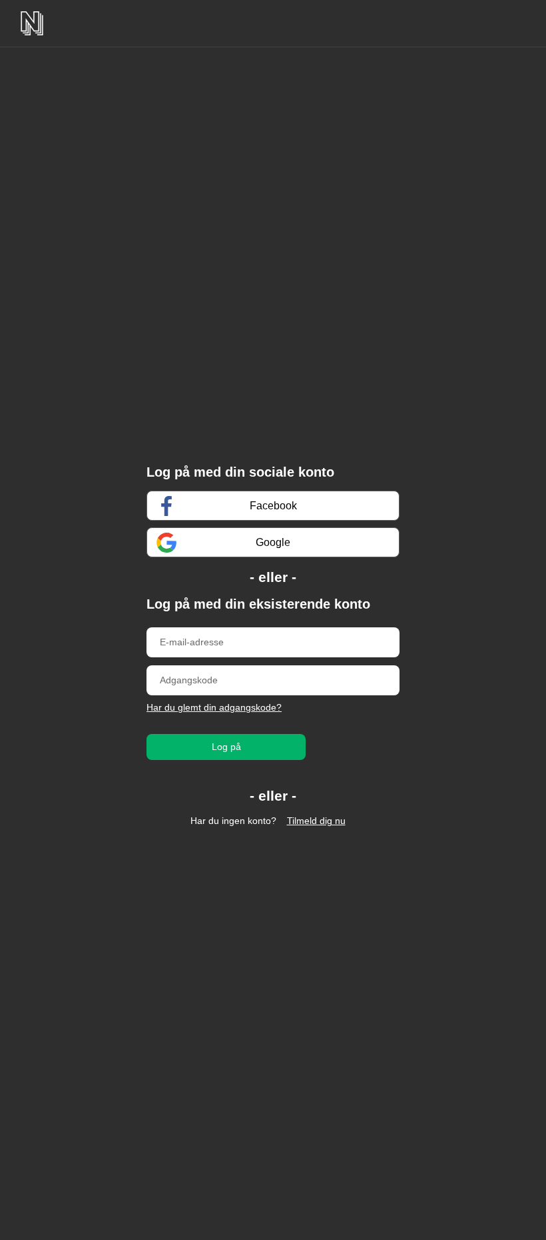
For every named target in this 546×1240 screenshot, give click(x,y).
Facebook (273, 505)
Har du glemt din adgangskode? (214, 707)
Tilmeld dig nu (316, 820)
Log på (226, 746)
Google (273, 542)
